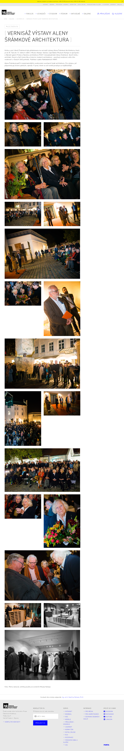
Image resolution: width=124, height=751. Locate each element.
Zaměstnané (51, 727)
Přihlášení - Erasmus (62, 4)
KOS (66, 717)
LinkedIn (108, 719)
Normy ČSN (73, 4)
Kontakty (113, 4)
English (119, 4)
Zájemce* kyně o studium (45, 733)
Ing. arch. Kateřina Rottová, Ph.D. (73, 697)
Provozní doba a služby (94, 4)
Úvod (5, 19)
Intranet (45, 4)
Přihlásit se (40, 723)
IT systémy (106, 4)
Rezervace (69, 737)
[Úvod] (10, 706)
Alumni (38, 730)
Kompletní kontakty (12, 722)
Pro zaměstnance (92, 714)
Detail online (82, 4)
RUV (66, 735)
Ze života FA (20, 19)
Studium (53, 14)
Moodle (68, 719)
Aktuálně (75, 14)
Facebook (109, 711)
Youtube (108, 717)
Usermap (68, 727)
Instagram (109, 714)
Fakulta (29, 14)
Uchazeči (41, 14)
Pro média (89, 711)
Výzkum (64, 14)
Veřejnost (49, 730)
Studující (39, 727)
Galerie (87, 14)
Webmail (52, 4)
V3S (66, 745)
